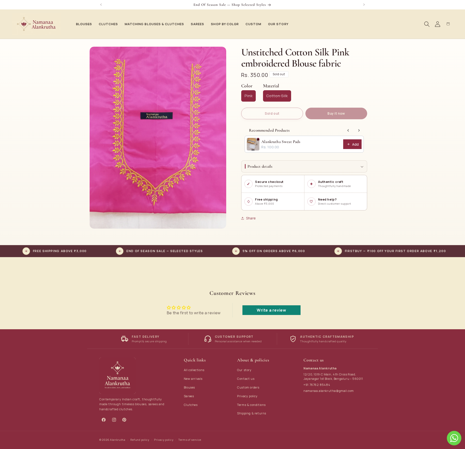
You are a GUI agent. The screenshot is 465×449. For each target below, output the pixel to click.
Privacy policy (247, 396)
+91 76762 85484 (316, 385)
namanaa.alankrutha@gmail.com (328, 391)
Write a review (271, 310)
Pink (250, 97)
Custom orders (248, 387)
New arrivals (193, 379)
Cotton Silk (278, 97)
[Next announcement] (364, 4)
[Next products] (359, 130)
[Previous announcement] (101, 4)
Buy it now (336, 113)
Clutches (191, 405)
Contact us (245, 379)
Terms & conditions (251, 405)
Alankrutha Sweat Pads (281, 141)
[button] (82, 24)
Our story (244, 370)
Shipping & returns (251, 413)
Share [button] (251, 218)
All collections (194, 370)
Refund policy (139, 439)
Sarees (189, 396)
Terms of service (189, 439)
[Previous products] (348, 130)
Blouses (189, 387)
